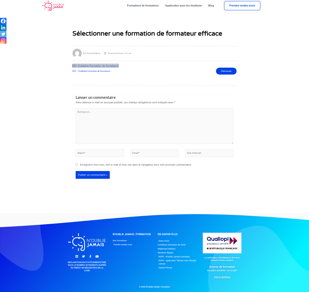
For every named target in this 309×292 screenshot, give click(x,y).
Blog (211, 5)
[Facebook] (3, 21)
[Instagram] (3, 40)
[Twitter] (3, 34)
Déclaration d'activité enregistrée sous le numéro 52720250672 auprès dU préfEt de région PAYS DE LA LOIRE (87, 266)
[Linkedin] (3, 27)
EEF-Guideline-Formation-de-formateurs (95, 65)
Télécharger (226, 71)
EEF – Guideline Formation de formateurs (91, 71)
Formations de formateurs (143, 5)
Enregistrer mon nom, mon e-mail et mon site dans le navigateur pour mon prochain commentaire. (136, 164)
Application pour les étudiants (183, 5)
